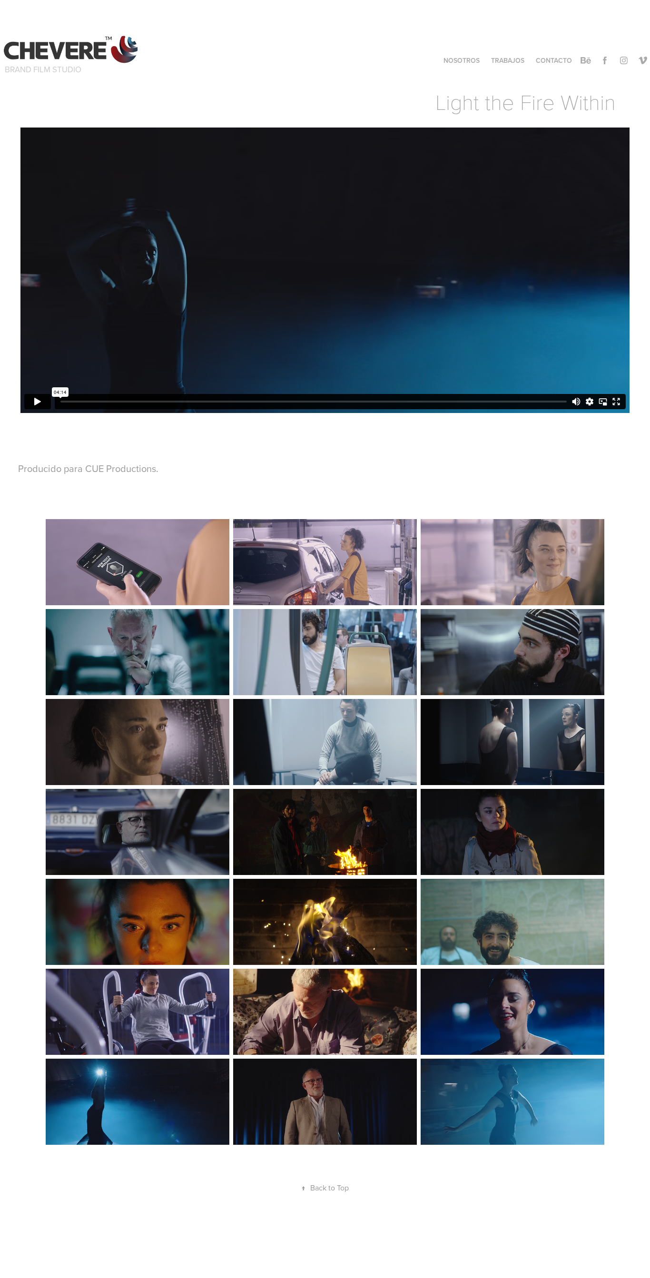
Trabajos (507, 60)
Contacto (554, 60)
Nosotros (461, 60)
